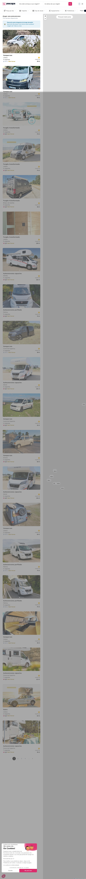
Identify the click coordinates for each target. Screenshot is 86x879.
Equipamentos (55, 11)
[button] (63, 488)
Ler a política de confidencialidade (11, 865)
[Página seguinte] (32, 758)
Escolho (10, 870)
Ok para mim (28, 870)
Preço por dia (10, 11)
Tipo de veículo (39, 11)
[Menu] (80, 4)
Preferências (70, 11)
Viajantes (24, 11)
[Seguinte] (38, 41)
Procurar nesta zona (64, 17)
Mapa (81, 10)
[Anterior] (5, 41)
